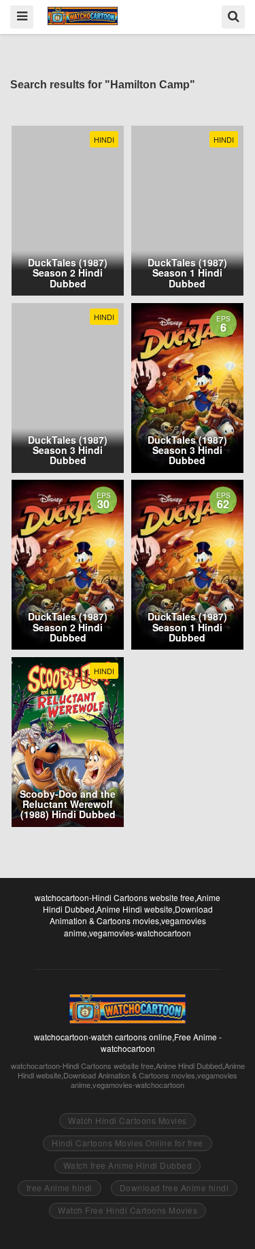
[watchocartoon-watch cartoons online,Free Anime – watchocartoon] (83, 16)
